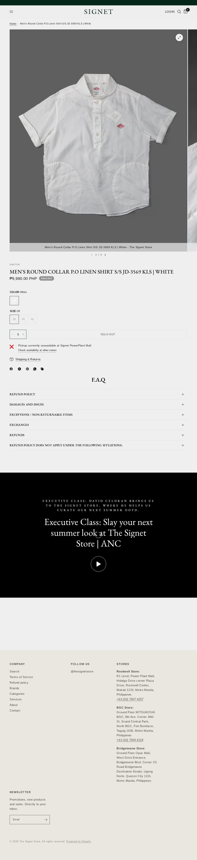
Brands (14, 688)
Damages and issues (27, 404)
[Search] (179, 11)
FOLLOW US (80, 664)
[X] (20, 369)
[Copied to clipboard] (43, 369)
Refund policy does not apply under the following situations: (66, 445)
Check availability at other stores (37, 350)
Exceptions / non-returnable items (41, 415)
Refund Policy (22, 394)
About (14, 705)
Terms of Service (21, 677)
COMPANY (17, 664)
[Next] (105, 255)
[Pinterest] (28, 369)
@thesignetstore (82, 671)
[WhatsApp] (35, 369)
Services (16, 699)
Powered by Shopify (78, 841)
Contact (15, 710)
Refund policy (19, 682)
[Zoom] (179, 37)
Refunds (17, 435)
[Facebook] (12, 369)
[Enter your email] (46, 819)
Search (14, 671)
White (14, 300)
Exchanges (19, 425)
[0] (184, 11)
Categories (17, 693)
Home (13, 23)
